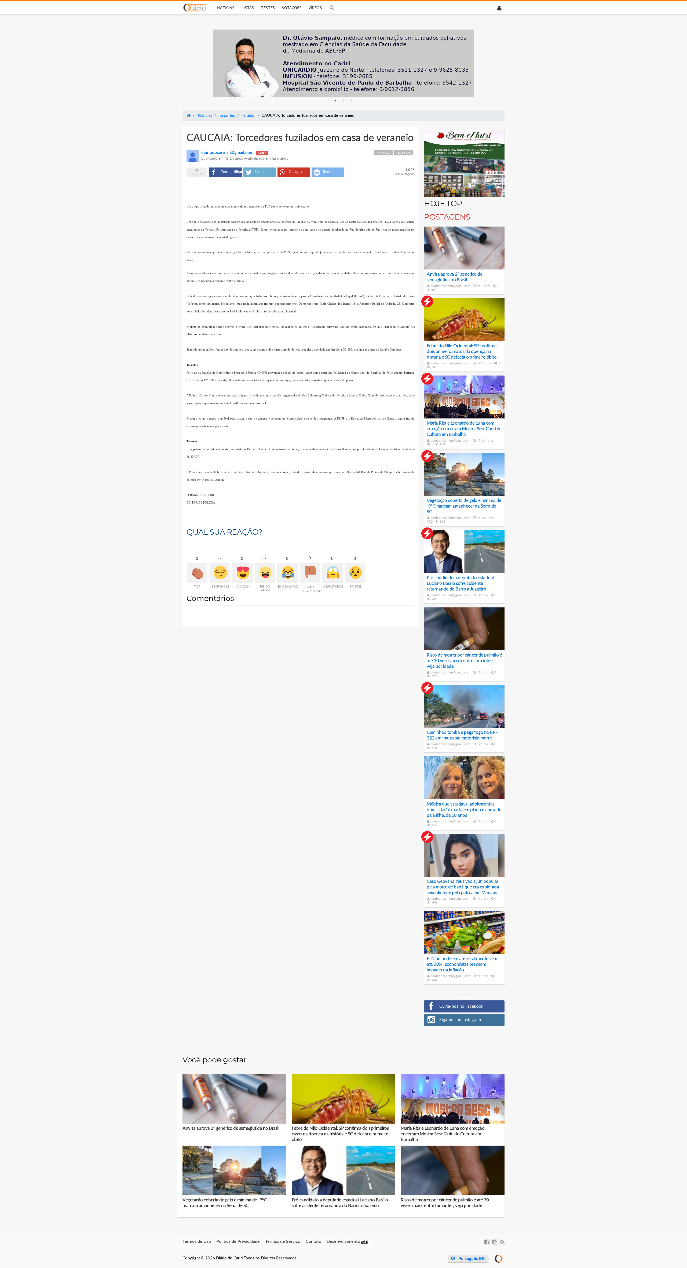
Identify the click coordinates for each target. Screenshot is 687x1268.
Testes (268, 7)
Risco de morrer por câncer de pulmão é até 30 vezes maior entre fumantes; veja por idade (464, 661)
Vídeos (315, 7)
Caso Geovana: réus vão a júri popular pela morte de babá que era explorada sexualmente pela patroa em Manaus (463, 887)
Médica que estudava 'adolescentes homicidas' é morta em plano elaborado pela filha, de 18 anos (464, 810)
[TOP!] (197, 573)
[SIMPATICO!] (220, 573)
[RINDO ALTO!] (265, 573)
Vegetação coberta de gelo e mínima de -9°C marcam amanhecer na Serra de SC (464, 506)
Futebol (384, 152)
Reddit (328, 172)
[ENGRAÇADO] (287, 573)
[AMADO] (242, 573)
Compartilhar (231, 172)
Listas (248, 7)
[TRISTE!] (355, 573)
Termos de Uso (196, 1241)
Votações (292, 7)
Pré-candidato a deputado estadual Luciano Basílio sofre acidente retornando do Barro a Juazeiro (460, 583)
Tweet (260, 172)
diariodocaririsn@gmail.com (450, 285)
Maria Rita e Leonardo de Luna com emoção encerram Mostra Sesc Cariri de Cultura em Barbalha (464, 429)
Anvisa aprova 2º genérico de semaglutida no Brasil (230, 1128)
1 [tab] (335, 100)
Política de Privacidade (238, 1241)
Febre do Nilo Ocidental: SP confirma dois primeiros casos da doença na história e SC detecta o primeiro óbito (461, 351)
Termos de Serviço (282, 1241)
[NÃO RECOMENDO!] (310, 572)
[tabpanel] (343, 63)
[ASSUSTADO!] (332, 573)
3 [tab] (351, 100)
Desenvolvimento (344, 1241)
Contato (313, 1241)
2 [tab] (343, 100)
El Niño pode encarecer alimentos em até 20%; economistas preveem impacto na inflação (462, 964)
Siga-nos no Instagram (460, 1020)
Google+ (295, 172)
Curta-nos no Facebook (461, 1006)
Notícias (226, 7)
